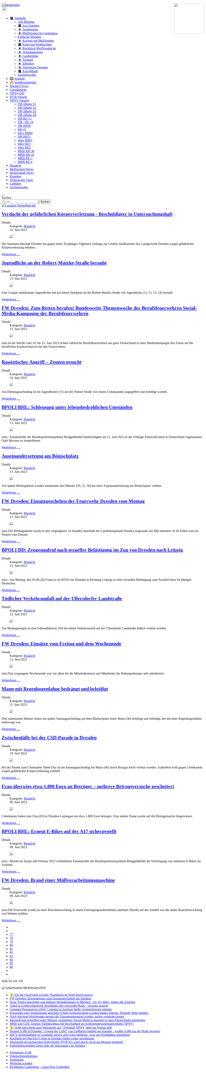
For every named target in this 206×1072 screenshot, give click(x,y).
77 (11, 934)
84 (11, 959)
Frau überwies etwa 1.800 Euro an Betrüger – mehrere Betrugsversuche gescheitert (88, 786)
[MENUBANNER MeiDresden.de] (11, 5)
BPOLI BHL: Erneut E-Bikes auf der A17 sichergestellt (59, 831)
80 (11, 945)
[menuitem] (20, 1052)
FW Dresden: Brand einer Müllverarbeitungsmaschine (58, 880)
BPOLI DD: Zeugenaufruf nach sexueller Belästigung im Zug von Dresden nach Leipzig (92, 549)
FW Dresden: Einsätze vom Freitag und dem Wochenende (61, 643)
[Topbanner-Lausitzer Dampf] (19, 205)
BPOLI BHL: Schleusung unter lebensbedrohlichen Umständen (67, 407)
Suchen (6, 197)
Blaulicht (29, 226)
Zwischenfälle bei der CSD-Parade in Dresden (49, 737)
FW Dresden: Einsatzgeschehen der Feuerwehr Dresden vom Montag (73, 501)
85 (11, 963)
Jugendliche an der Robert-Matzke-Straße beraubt (54, 262)
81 (11, 949)
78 (11, 938)
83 (11, 956)
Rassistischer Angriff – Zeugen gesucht (41, 362)
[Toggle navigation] (3, 195)
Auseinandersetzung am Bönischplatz (40, 456)
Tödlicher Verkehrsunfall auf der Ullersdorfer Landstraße (62, 598)
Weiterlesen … (11, 254)
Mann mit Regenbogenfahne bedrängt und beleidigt (55, 688)
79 (11, 941)
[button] (18, 18)
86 (11, 967)
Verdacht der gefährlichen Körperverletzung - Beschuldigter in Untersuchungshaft (87, 214)
